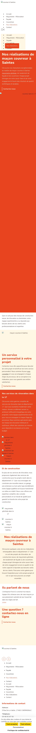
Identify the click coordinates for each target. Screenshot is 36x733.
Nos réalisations (12, 46)
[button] (13, 30)
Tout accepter (11, 724)
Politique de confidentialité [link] (18, 730)
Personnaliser (18, 727)
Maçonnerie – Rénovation (15, 17)
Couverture (10, 43)
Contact (9, 27)
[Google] (8, 659)
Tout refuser (25, 724)
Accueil (9, 35)
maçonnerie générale (9, 73)
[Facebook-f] (4, 659)
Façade (9, 40)
